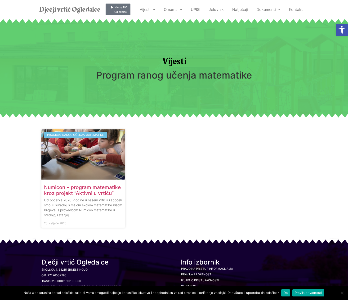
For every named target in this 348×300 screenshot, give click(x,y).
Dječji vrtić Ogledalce (69, 9)
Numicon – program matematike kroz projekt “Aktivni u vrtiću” (82, 190)
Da (286, 293)
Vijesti (145, 9)
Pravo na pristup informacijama (207, 268)
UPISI (195, 9)
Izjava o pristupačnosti (200, 280)
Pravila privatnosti (196, 274)
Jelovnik (216, 9)
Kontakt (296, 9)
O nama (171, 9)
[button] (342, 30)
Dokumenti (266, 9)
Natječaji (240, 9)
